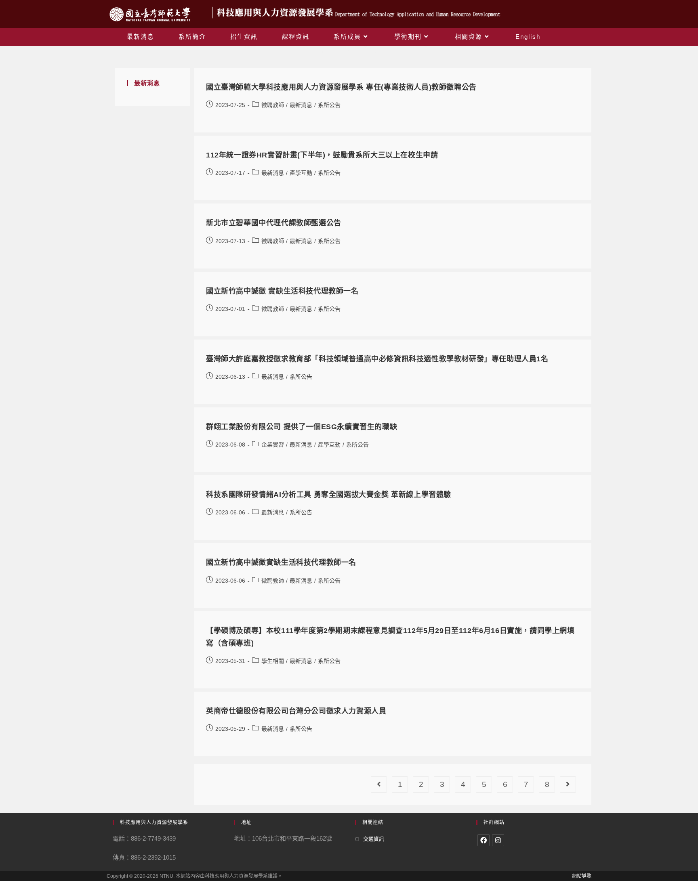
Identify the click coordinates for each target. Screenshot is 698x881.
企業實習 (272, 444)
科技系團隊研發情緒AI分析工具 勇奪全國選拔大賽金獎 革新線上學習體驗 (328, 495)
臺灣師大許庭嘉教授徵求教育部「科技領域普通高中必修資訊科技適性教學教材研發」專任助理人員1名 (377, 359)
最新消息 (301, 105)
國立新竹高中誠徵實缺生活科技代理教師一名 (281, 562)
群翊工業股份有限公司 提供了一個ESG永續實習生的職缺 (301, 427)
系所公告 (329, 105)
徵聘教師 (272, 105)
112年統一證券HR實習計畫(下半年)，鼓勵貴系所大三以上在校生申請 (322, 155)
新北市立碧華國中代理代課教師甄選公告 (273, 223)
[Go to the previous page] (379, 784)
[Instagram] (498, 840)
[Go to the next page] (568, 784)
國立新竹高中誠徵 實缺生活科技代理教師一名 (282, 291)
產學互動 (301, 173)
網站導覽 (581, 876)
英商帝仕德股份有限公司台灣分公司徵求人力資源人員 (296, 711)
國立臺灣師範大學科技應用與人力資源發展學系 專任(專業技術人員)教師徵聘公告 (341, 87)
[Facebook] (483, 840)
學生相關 (272, 661)
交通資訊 (373, 839)
